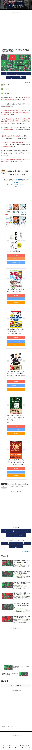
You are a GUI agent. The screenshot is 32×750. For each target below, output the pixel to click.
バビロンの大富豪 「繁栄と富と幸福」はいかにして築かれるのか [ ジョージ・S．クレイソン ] (15, 462)
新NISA (11, 486)
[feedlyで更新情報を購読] (23, 543)
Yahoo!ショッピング (16, 262)
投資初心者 (5, 486)
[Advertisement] (16, 30)
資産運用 (4, 488)
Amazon (16, 258)
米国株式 (4, 484)
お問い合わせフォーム (24, 745)
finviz (14, 484)
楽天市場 (16, 255)
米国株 (16, 486)
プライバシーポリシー (8, 745)
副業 (28, 484)
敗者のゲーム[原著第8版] (13, 251)
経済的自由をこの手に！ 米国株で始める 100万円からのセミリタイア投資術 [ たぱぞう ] (15, 331)
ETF (10, 484)
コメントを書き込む (16, 685)
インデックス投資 (21, 484)
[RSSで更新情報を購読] (16, 546)
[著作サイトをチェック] (8, 543)
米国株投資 (22, 486)
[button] (21, 77)
